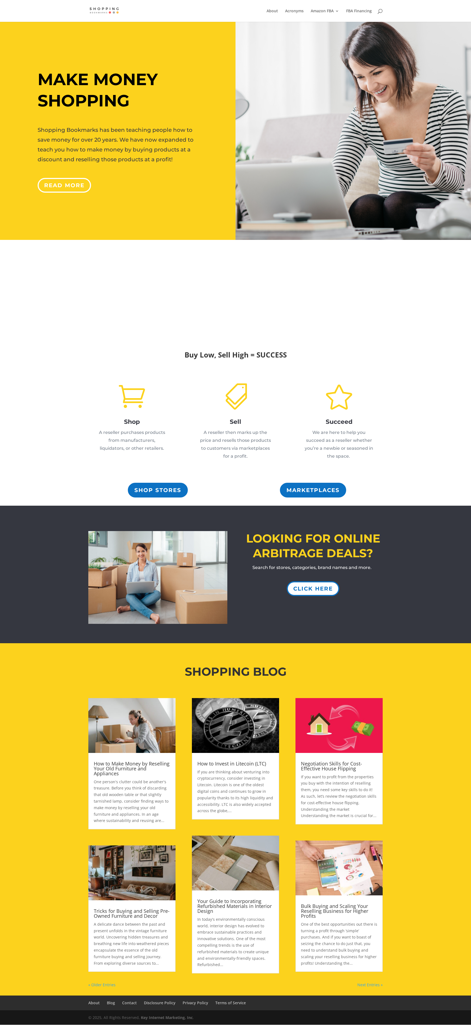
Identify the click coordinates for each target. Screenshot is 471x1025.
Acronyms (294, 11)
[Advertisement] (235, 281)
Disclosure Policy (160, 1002)
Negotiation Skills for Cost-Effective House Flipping (331, 766)
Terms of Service (230, 1002)
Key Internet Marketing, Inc (167, 1017)
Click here (313, 588)
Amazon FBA (322, 11)
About (272, 11)
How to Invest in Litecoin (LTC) (231, 763)
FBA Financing (359, 11)
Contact (129, 1002)
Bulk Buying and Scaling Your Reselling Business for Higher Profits (334, 911)
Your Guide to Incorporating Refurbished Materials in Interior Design (234, 906)
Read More (64, 185)
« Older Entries (102, 984)
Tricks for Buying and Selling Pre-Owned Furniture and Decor (132, 913)
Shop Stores (157, 490)
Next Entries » (370, 984)
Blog (111, 1002)
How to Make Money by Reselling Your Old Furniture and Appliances (132, 768)
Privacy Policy (195, 1002)
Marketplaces (313, 490)
